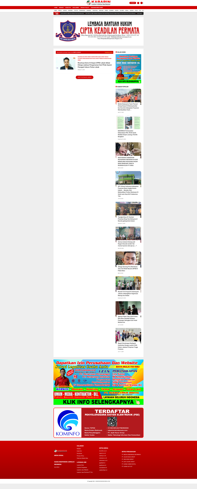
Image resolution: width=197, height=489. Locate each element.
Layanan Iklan (80, 465)
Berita (60, 10)
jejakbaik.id (102, 463)
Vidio (143, 10)
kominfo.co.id (102, 451)
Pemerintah (82, 10)
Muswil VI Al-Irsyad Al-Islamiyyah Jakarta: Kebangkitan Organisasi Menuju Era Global (128, 293)
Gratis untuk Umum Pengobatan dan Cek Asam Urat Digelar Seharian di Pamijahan (136, 13)
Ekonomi (111, 10)
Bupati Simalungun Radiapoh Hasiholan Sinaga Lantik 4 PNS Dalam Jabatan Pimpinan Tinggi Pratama (128, 346)
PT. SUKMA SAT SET (127, 466)
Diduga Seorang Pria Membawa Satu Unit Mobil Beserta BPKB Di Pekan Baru (128, 268)
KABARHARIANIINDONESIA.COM (102, 481)
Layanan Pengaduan (82, 467)
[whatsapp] (58, 458)
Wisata (116, 10)
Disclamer (79, 453)
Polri (136, 10)
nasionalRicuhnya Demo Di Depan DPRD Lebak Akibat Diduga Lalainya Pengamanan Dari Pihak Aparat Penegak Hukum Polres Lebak (94, 58)
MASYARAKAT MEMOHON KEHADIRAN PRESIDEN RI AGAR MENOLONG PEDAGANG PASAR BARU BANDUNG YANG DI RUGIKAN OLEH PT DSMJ (128, 161)
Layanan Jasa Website (82, 470)
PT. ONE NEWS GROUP (128, 459)
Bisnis (106, 10)
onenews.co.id (103, 458)
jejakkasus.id (102, 465)
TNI (140, 10)
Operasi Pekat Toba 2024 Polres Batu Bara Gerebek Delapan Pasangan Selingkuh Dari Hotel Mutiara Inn (128, 319)
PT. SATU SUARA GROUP (128, 461)
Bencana (101, 10)
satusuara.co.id (103, 460)
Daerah (65, 10)
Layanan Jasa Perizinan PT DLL (85, 472)
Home (55, 7)
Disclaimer (76, 7)
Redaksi (61, 7)
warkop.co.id (102, 455)
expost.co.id (102, 453)
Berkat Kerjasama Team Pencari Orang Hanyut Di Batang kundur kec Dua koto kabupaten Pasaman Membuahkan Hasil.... (128, 107)
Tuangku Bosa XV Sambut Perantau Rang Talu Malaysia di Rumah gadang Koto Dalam (127, 219)
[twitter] (56, 458)
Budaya (131, 10)
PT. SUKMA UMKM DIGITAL (129, 464)
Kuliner (122, 10)
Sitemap (133, 2)
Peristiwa (95, 10)
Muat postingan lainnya (84, 77)
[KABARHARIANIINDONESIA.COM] (98, 5)
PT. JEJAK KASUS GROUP (128, 457)
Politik (76, 10)
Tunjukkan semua (109, 52)
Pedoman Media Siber (97, 7)
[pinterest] (60, 458)
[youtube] (60, 3)
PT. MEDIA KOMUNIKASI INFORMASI (131, 454)
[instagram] (58, 3)
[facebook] (53, 3)
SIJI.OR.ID (56, 467)
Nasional (70, 10)
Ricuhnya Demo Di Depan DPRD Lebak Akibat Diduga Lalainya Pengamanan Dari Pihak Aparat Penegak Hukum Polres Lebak (95, 65)
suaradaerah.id (103, 467)
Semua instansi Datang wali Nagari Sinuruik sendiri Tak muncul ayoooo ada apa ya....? (127, 244)
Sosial (126, 10)
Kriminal (89, 10)
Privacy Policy (85, 7)
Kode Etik (68, 7)
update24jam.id (103, 470)
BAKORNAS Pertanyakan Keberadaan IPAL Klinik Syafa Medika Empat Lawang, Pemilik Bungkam (127, 133)
